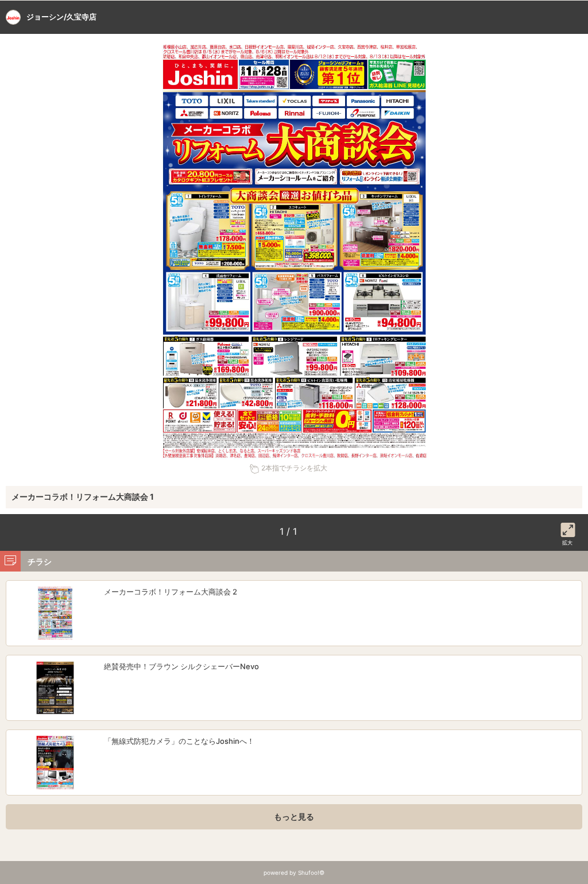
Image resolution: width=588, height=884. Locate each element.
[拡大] (568, 528)
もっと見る (294, 816)
